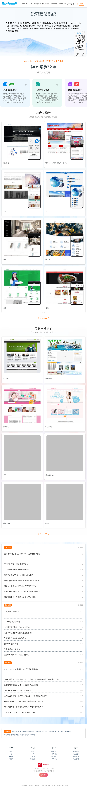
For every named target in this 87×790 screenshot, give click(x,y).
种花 (4, 475)
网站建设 (6, 163)
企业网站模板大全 (28, 731)
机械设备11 (7, 523)
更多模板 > (43, 318)
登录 (81, 3)
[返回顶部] (83, 54)
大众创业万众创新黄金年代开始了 (16, 569)
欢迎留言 (76, 759)
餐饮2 (47, 308)
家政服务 (6, 427)
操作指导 (54, 756)
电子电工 (48, 260)
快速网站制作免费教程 (11, 735)
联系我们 (76, 754)
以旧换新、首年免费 (11, 612)
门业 (4, 211)
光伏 (47, 211)
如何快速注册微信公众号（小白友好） (18, 690)
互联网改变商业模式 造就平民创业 (17, 564)
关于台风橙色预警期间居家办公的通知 (18, 633)
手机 (10, 754)
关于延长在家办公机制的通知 (15, 638)
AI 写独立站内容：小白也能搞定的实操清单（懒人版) (24, 701)
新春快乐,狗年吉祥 (11, 644)
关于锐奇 (70, 4)
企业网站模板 (27, 4)
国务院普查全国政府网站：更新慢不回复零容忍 (22, 581)
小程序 (11, 756)
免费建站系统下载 (41, 731)
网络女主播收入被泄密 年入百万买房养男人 (20, 586)
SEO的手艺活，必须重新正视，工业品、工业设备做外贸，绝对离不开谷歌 (32, 679)
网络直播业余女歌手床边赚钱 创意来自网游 (20, 597)
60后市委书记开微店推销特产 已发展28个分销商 (22, 554)
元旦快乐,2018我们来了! (13, 649)
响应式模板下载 (54, 731)
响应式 (11, 759)
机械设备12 (49, 475)
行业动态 (54, 751)
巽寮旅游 (48, 378)
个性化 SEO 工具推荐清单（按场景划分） (20, 712)
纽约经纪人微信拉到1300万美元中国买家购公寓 (22, 592)
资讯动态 (54, 4)
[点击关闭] (83, 32)
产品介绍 (37, 4)
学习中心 (62, 4)
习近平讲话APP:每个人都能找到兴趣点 (18, 575)
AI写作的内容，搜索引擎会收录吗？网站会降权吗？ (23, 707)
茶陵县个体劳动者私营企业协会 (56, 163)
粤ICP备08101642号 (54, 785)
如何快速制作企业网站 (27, 735)
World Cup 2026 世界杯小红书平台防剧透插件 (43, 61)
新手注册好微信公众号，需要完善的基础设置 (21, 685)
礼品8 (47, 523)
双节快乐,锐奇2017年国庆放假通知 (17, 655)
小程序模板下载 (65, 731)
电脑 (10, 751)
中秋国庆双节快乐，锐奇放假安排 (16, 627)
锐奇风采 (76, 756)
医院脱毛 (48, 427)
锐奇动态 (54, 754)
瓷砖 (4, 260)
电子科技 (6, 378)
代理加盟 (45, 4)
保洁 (4, 308)
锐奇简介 (76, 751)
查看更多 (80, 547)
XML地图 (65, 785)
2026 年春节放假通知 (12, 622)
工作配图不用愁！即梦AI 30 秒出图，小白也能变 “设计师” (25, 696)
